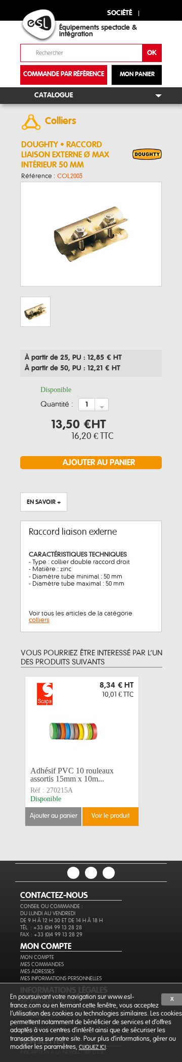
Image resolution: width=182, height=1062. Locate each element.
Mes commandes (42, 964)
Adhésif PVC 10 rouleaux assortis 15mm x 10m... (72, 774)
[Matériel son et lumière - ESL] (48, 26)
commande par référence (63, 74)
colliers (39, 620)
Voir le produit (110, 816)
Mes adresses (37, 971)
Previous (34, 751)
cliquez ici (92, 1047)
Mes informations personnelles (61, 978)
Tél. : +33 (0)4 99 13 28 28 (51, 927)
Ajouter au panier (53, 816)
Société (119, 13)
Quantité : (56, 404)
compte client (150, 12)
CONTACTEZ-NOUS (54, 895)
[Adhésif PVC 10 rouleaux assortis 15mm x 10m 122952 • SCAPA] (82, 720)
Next (144, 751)
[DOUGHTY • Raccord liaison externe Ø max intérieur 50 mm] (147, 155)
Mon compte (37, 957)
